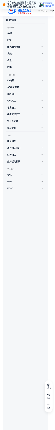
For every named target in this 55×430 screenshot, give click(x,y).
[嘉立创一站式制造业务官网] (20, 10)
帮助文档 (11, 20)
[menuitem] (24, 33)
